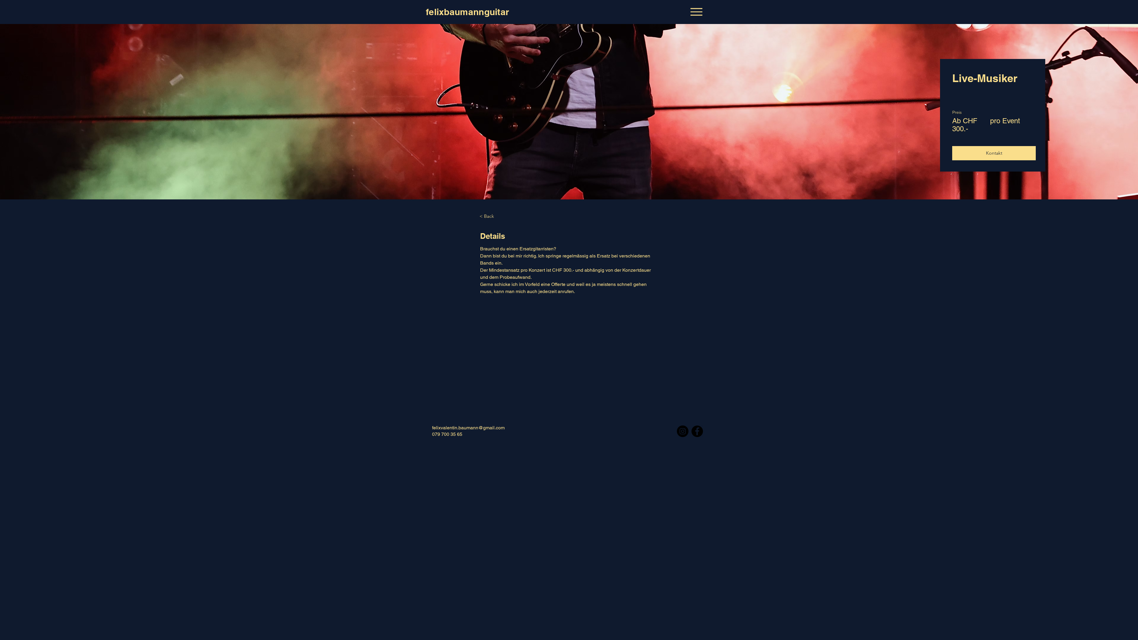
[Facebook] (697, 431)
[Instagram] (682, 431)
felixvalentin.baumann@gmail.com (468, 428)
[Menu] (696, 12)
